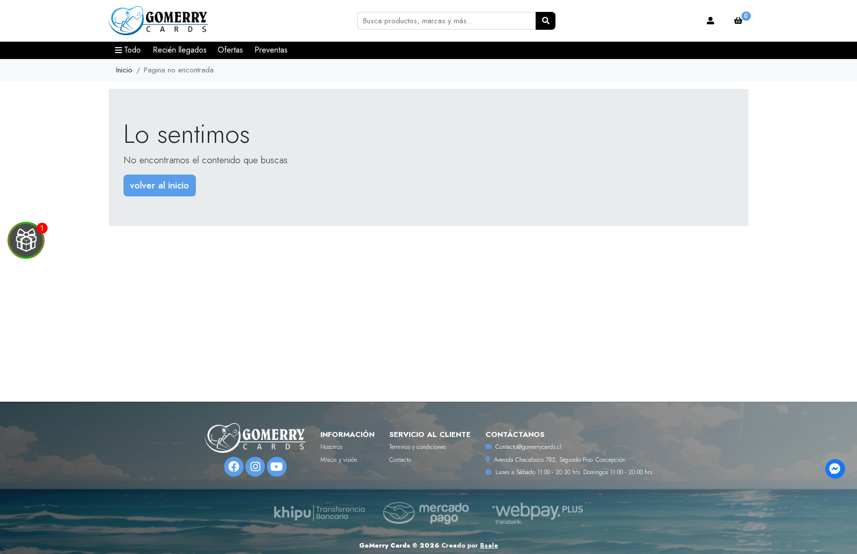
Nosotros (331, 446)
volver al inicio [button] (159, 185)
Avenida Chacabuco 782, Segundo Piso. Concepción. (560, 459)
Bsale (489, 545)
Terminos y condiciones (417, 446)
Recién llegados (180, 50)
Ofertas (230, 50)
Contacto (400, 459)
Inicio (124, 69)
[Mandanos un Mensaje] (835, 469)
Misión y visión (338, 459)
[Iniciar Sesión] (711, 21)
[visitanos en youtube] (276, 466)
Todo (132, 50)
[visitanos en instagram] (255, 466)
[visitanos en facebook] (234, 466)
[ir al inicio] (255, 438)
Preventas (271, 50)
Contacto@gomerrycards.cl (528, 446)
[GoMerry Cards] (158, 21)
